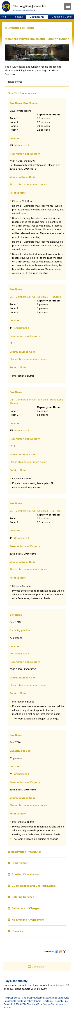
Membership (37, 16)
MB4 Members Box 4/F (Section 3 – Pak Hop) (35, 510)
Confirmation (19, 863)
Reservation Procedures (26, 851)
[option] (18, 16)
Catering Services (22, 896)
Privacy (37, 1001)
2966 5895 (30, 161)
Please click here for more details (28, 184)
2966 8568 (16, 161)
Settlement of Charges (25, 908)
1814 (12, 343)
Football (18, 16)
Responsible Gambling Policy (18, 1001)
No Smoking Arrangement (28, 919)
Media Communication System (37, 998)
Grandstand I (21, 145)
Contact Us (38, 966)
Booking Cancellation (25, 874)
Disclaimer (48, 1001)
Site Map (57, 998)
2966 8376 (30, 168)
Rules (66, 998)
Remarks (17, 931)
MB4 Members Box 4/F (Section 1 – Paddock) (36, 296)
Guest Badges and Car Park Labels (33, 885)
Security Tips (61, 1001)
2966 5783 (16, 168)
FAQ (6, 998)
